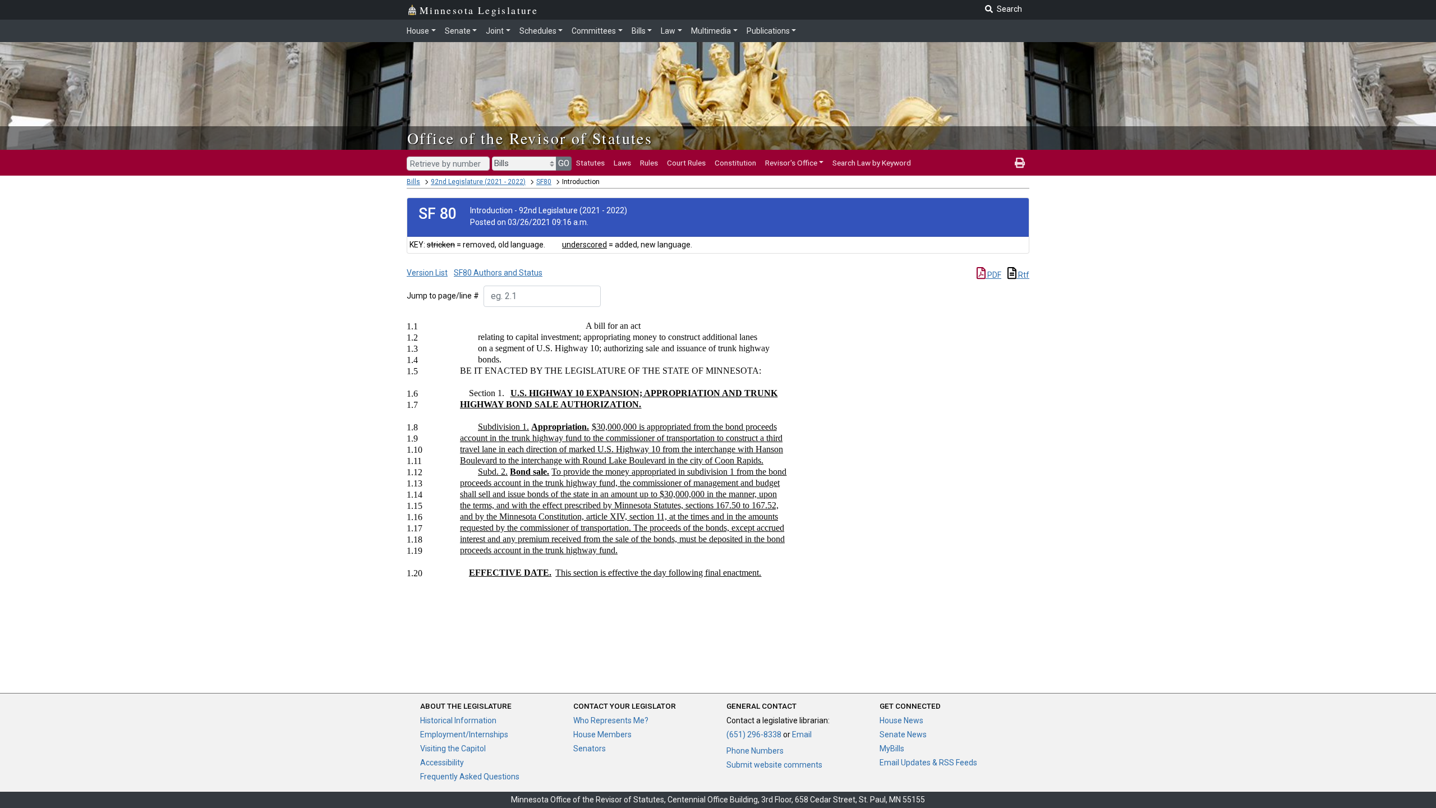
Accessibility (442, 762)
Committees (594, 30)
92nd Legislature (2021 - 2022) (478, 182)
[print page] (1019, 162)
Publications (768, 30)
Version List (427, 272)
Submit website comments (774, 764)
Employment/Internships (464, 734)
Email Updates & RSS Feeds (928, 762)
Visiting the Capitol (453, 748)
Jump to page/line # (443, 295)
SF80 (543, 182)
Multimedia (711, 30)
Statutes (590, 162)
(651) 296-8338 (753, 734)
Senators (589, 748)
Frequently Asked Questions (469, 776)
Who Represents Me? (610, 720)
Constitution (735, 162)
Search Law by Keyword (871, 162)
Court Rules (686, 162)
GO (563, 163)
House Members (602, 734)
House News (901, 720)
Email (802, 734)
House (418, 30)
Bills (639, 30)
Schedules (537, 30)
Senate (458, 30)
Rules (649, 162)
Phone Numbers (755, 750)
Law (668, 30)
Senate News (903, 734)
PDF (993, 274)
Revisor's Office (791, 162)
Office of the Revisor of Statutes (529, 138)
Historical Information (458, 720)
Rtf (1022, 274)
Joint (495, 30)
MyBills (892, 748)
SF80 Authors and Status (498, 272)
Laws (622, 162)
